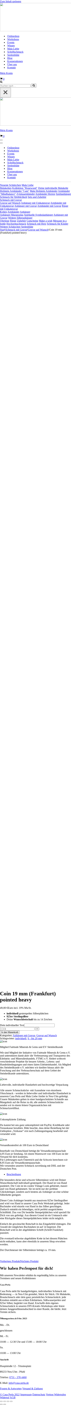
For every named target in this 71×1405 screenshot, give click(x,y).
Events (10, 42)
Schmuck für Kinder (57, 223)
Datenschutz (38, 1394)
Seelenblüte (13, 55)
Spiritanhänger (63, 194)
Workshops (13, 39)
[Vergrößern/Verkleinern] (1, 1401)
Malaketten (6, 188)
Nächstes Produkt (29, 1261)
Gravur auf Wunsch (10, 203)
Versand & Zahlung (32, 1388)
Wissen (11, 45)
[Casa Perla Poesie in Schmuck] (35, 17)
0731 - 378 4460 (18, 1377)
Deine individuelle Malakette (53, 188)
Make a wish (45, 220)
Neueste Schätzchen (10, 185)
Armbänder (13, 211)
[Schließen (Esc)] (11, 1401)
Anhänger (25, 211)
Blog (9, 58)
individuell (20, 1038)
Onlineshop (13, 36)
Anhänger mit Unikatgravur (35, 203)
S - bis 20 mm (35, 1038)
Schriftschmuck (15, 51)
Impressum (26, 1394)
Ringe (13, 220)
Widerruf (4, 1397)
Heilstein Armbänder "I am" (14, 191)
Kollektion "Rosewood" (24, 188)
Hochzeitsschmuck (16, 223)
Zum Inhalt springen (10, 1)
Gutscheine (32, 220)
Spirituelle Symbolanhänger (38, 214)
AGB (13, 1397)
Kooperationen (15, 61)
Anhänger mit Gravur (25, 205)
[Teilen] (8, 1401)
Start (2, 229)
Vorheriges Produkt (10, 1261)
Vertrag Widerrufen (56, 1394)
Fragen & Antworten (11, 1388)
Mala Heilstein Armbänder (43, 191)
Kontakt (11, 67)
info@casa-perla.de (19, 1383)
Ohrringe (4, 220)
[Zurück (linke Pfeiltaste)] (1, 1404)
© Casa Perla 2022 (10, 1394)
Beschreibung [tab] (14, 1174)
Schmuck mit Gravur (11, 200)
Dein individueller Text (12, 1025)
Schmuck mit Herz (36, 223)
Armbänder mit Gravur (49, 205)
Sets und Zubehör (37, 197)
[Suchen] (1, 82)
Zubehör (21, 220)
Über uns (12, 64)
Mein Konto (6, 73)
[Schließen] (5, 92)
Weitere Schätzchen (10, 226)
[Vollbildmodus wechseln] (4, 1401)
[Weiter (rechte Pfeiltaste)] (4, 1404)
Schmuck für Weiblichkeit (13, 197)
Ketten (3, 211)
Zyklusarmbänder (26, 194)
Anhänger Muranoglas (11, 214)
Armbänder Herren (45, 194)
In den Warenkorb (9, 1032)
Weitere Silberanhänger (20, 217)
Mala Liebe (13, 48)
